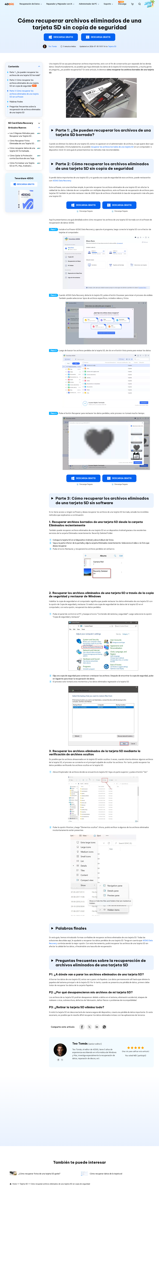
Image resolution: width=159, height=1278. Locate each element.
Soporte (107, 4)
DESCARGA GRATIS (63, 37)
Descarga (122, 3)
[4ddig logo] (9, 4)
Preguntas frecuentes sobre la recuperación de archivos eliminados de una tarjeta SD (25, 109)
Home (14, 1184)
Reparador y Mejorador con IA (59, 4)
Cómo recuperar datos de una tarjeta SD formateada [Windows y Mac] (22, 149)
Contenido (13, 66)
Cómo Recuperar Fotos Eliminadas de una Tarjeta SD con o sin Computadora (22, 142)
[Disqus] (79, 1108)
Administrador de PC (88, 4)
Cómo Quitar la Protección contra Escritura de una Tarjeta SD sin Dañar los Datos (23, 157)
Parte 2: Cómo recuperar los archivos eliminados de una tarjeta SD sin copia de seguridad (24, 83)
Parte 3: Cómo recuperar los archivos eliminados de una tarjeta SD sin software (24, 94)
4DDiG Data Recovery (62, 181)
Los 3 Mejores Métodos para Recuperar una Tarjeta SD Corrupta (22, 135)
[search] (139, 4)
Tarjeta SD (112, 46)
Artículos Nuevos (17, 127)
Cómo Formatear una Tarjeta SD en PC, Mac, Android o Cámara (22, 164)
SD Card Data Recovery (20, 123)
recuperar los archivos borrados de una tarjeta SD (112, 147)
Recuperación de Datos (30, 4)
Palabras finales (16, 102)
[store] (132, 4)
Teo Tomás (52, 46)
